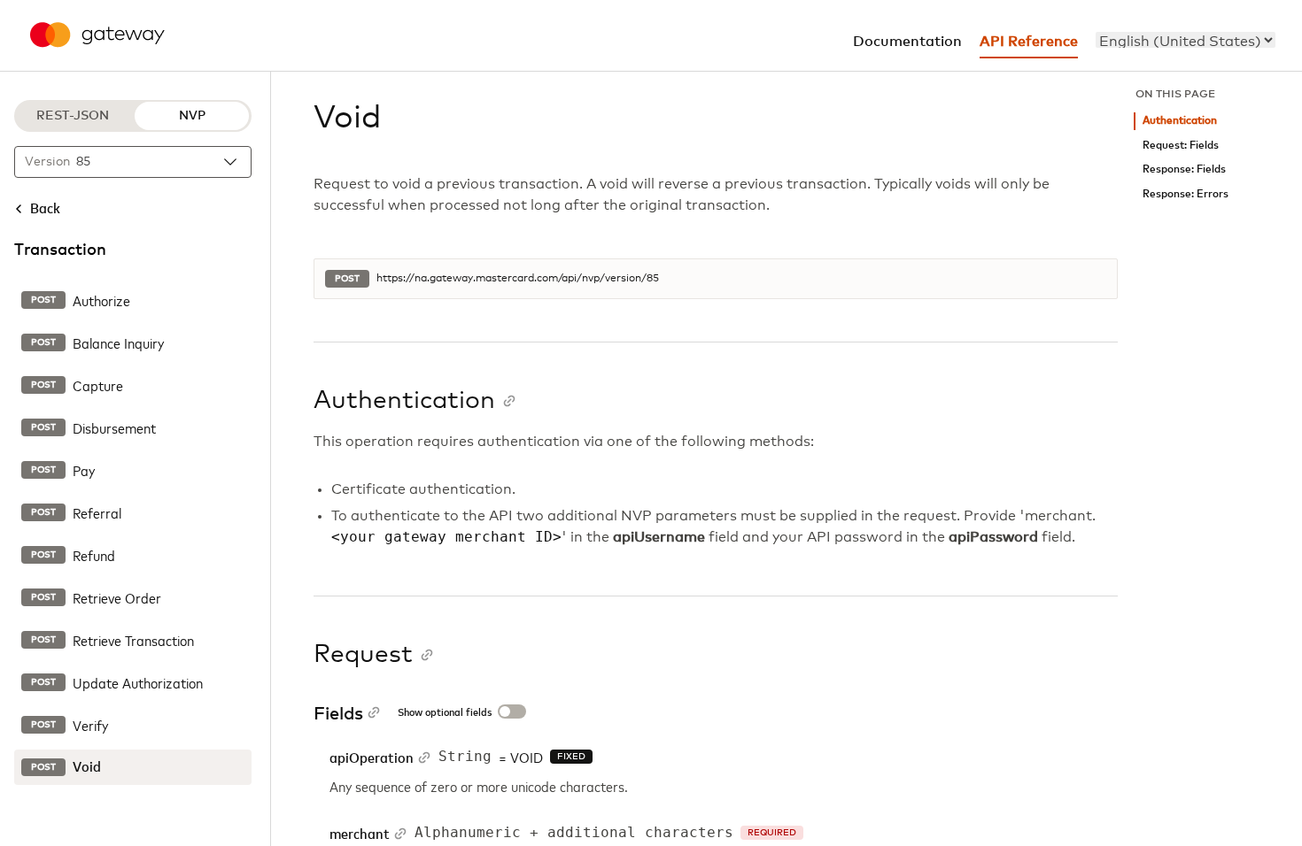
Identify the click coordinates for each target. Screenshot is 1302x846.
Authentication (1180, 121)
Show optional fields (445, 713)
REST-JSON (72, 116)
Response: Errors (1185, 194)
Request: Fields (1181, 145)
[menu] (1185, 40)
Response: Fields (1184, 169)
